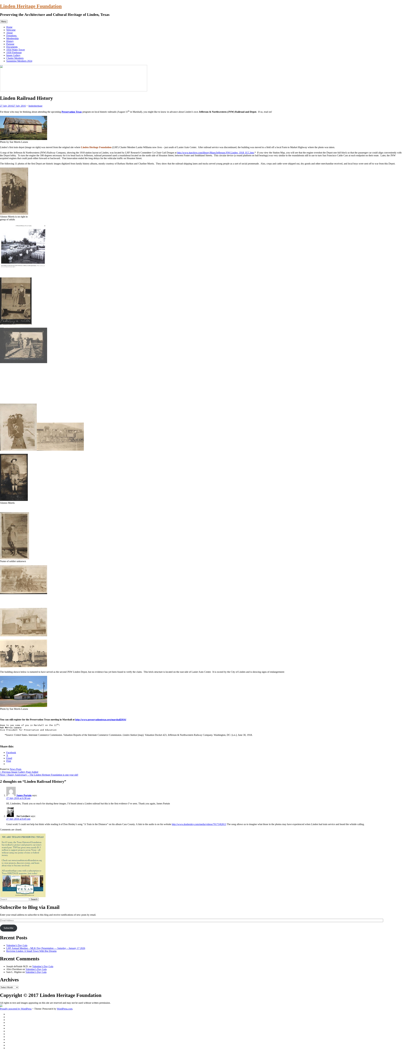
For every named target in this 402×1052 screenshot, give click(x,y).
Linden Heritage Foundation (31, 6)
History (10, 41)
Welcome (11, 30)
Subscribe (8, 928)
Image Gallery (13, 55)
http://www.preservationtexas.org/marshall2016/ (100, 719)
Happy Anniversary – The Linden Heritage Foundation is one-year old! (39, 774)
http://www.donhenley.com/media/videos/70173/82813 (199, 824)
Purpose (10, 44)
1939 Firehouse (14, 52)
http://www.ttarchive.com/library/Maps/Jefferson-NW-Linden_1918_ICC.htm (215, 152)
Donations (11, 35)
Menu (3, 21)
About (9, 32)
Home (9, 27)
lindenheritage (35, 106)
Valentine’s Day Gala (16, 945)
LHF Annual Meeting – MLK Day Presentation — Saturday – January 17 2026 (45, 948)
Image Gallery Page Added (19, 772)
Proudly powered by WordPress (16, 1008)
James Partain (24, 795)
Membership (12, 38)
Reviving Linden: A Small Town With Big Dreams (31, 951)
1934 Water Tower (15, 49)
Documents (12, 47)
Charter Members (15, 58)
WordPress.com (64, 1008)
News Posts (15, 769)
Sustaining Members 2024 (19, 61)
